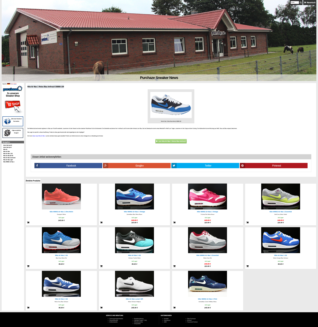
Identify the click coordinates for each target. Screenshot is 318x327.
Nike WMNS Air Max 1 (8, 162)
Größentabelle (113, 322)
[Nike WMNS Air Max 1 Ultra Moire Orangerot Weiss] (61, 204)
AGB (165, 322)
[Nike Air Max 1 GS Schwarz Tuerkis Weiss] (134, 248)
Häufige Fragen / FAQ (140, 320)
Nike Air (5, 149)
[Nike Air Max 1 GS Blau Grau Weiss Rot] (61, 248)
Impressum (167, 320)
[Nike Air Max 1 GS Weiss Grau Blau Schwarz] (61, 291)
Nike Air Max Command (9, 158)
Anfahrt (189, 320)
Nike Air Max (6, 151)
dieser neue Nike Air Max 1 (39, 136)
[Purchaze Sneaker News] (12, 91)
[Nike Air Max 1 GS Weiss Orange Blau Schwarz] (280, 248)
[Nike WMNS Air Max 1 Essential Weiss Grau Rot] (207, 248)
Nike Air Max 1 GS (8, 153)
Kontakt (166, 318)
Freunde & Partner (192, 322)
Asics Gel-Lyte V (7, 147)
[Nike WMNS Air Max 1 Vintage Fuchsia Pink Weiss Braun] (207, 204)
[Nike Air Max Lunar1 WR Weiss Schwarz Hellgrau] (134, 291)
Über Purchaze (191, 318)
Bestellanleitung (139, 318)
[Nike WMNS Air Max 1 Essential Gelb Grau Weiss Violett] (280, 204)
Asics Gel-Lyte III (7, 145)
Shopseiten (137, 323)
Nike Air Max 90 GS (8, 155)
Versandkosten (113, 320)
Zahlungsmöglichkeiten (116, 318)
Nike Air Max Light (8, 160)
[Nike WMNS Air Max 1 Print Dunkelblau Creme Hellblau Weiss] (207, 291)
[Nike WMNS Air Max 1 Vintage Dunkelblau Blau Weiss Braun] (134, 204)
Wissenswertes (138, 322)
